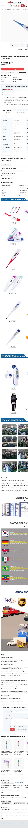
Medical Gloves (16, 790)
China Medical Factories (7, 809)
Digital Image (17, 809)
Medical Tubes (4, 787)
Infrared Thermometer (6, 803)
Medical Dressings (16, 787)
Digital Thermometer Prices (7, 812)
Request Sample (22, 72)
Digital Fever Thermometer (19, 803)
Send (12, 729)
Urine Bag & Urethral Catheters (7, 790)
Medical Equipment (17, 785)
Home (2, 9)
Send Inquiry (13, 69)
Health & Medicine (8, 9)
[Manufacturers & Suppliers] (14, 2)
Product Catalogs (19, 782)
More (2, 818)
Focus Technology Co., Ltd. (16, 822)
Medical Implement (16, 9)
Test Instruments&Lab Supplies (7, 785)
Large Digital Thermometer (7, 816)
